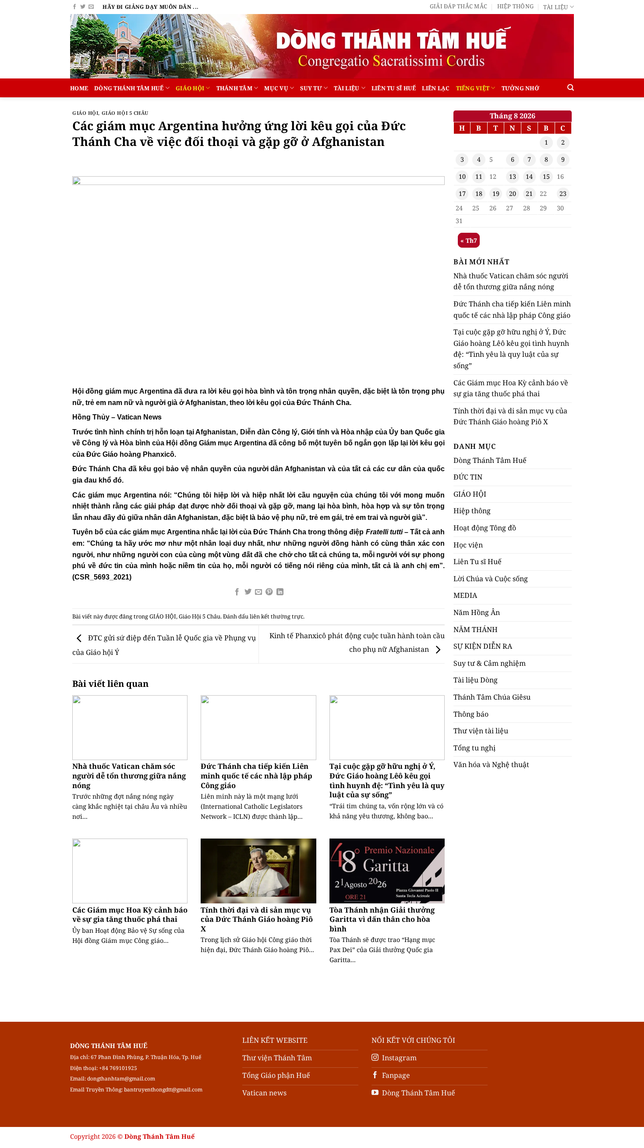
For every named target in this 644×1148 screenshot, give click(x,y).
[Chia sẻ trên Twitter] (247, 592)
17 (462, 193)
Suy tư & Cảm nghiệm (489, 663)
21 (529, 193)
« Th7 (468, 240)
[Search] (570, 87)
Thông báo (470, 714)
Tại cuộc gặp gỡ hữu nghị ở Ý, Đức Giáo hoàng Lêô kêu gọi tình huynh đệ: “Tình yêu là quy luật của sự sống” (387, 780)
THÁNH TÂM (234, 88)
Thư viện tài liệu (480, 731)
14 (529, 176)
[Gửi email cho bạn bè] (258, 592)
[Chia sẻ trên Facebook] (237, 592)
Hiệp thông (515, 6)
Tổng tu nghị (474, 748)
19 (495, 193)
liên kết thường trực (276, 616)
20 (512, 193)
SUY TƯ (311, 88)
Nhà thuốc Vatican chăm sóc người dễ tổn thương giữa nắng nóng (129, 775)
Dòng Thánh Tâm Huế (129, 88)
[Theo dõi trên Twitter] (82, 7)
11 (478, 176)
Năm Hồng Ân (476, 612)
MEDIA (465, 595)
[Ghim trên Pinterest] (268, 592)
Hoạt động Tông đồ (484, 528)
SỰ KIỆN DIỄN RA (482, 646)
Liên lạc (435, 88)
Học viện (468, 545)
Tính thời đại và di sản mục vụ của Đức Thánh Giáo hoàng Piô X (257, 919)
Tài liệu (555, 7)
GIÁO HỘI (190, 88)
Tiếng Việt (473, 88)
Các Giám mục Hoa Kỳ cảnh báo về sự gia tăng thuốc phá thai (130, 914)
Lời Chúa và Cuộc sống (490, 578)
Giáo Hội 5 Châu (125, 113)
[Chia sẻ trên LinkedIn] (279, 592)
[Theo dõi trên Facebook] (74, 7)
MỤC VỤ (276, 88)
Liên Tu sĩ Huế (394, 88)
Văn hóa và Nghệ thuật (491, 764)
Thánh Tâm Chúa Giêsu (492, 697)
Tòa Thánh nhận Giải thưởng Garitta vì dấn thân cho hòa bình (382, 919)
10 (462, 176)
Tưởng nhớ (520, 88)
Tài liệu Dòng (475, 680)
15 (546, 176)
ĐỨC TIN (467, 477)
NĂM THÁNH (475, 629)
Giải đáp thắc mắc (458, 6)
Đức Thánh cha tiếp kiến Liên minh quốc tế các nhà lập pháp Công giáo (256, 775)
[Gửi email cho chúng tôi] (91, 7)
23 (562, 193)
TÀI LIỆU (346, 88)
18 (478, 193)
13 (512, 176)
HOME (79, 88)
